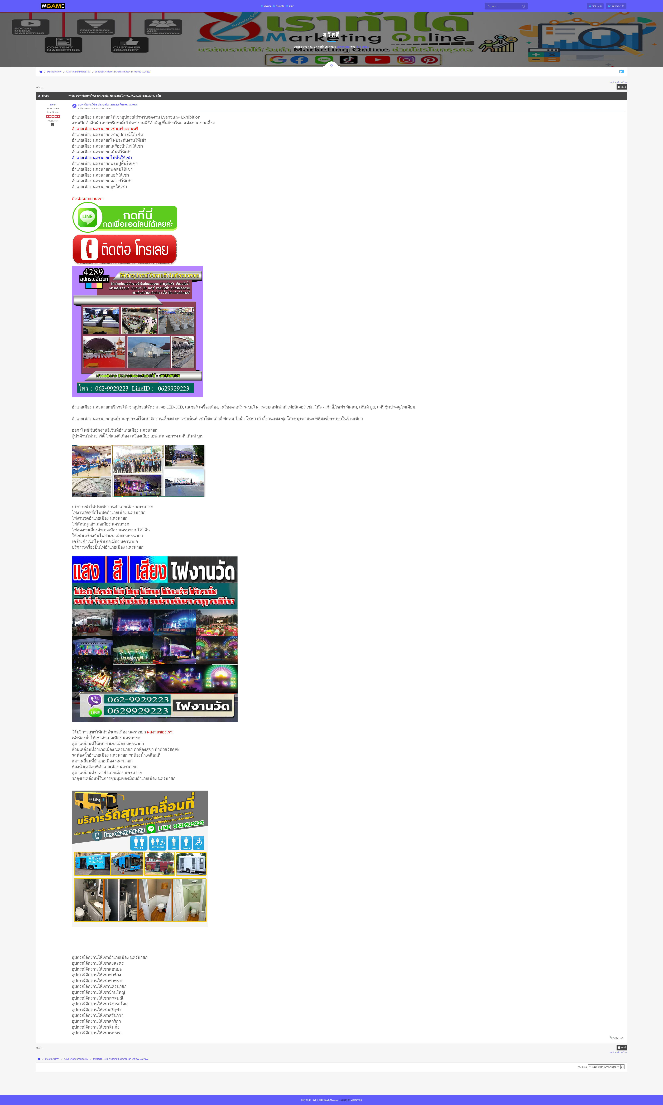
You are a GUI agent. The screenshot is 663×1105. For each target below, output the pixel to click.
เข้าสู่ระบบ (343, 46)
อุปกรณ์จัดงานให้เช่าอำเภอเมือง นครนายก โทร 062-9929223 (107, 104)
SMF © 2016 (318, 1100)
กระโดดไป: (582, 1066)
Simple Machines (331, 1100)
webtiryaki (356, 1099)
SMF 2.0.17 (306, 1100)
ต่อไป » (624, 82)
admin (53, 104)
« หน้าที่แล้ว (615, 82)
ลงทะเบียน (363, 46)
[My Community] (53, 6)
